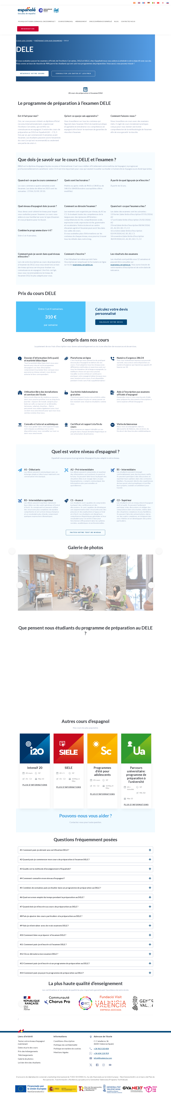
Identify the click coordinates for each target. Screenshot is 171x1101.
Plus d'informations (35, 785)
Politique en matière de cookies (67, 1048)
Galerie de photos (25, 1059)
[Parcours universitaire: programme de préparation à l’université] (136, 748)
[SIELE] (69, 748)
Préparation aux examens (48, 41)
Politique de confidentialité (65, 1045)
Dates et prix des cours (28, 1047)
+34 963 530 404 (101, 1048)
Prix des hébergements (28, 1051)
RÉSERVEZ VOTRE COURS (32, 73)
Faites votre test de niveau (85, 532)
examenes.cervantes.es (83, 264)
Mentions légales (61, 1052)
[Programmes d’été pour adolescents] (102, 748)
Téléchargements (25, 1055)
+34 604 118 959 (101, 1053)
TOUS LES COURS (24, 41)
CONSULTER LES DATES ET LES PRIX (73, 73)
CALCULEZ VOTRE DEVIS (111, 322)
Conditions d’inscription (64, 1041)
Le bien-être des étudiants (29, 1062)
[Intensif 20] (35, 748)
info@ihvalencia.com (103, 1058)
